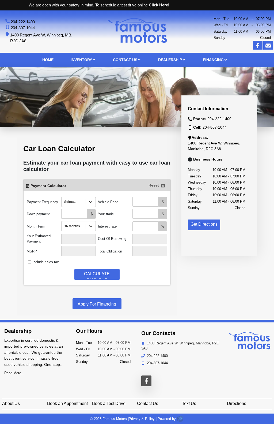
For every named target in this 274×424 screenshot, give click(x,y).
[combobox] (64, 202)
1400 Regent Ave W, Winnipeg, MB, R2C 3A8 (41, 38)
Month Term (36, 226)
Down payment (38, 214)
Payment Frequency (42, 202)
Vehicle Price (108, 202)
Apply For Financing (97, 304)
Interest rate (107, 226)
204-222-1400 (23, 22)
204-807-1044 (23, 27)
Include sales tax (45, 262)
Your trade (106, 214)
